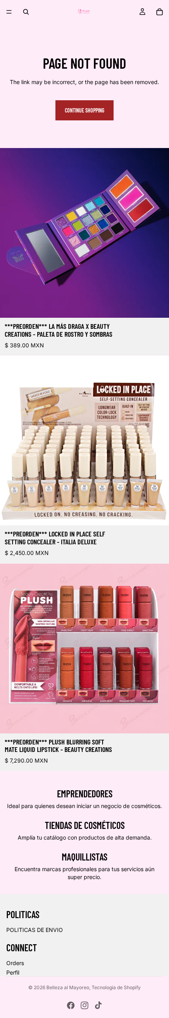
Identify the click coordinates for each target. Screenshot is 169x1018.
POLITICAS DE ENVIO (34, 929)
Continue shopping (84, 110)
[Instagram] (84, 1005)
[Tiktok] (98, 1005)
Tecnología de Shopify (116, 987)
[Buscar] (26, 12)
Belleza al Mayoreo (67, 987)
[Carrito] (159, 12)
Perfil (12, 972)
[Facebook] (70, 1005)
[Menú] (9, 12)
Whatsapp (151, 1000)
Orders (15, 963)
